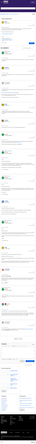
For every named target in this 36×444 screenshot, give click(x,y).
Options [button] (33, 24)
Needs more (3, 401)
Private (3, 38)
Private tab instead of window (7, 18)
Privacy (23, 432)
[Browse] (1, 2)
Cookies (28, 432)
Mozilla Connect (5, 2)
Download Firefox (13, 418)
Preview (33, 344)
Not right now (4, 407)
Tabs (2, 36)
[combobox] (18, 8)
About (2, 418)
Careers (2, 422)
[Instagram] (31, 418)
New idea (8, 51)
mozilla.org (11, 432)
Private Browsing (7, 38)
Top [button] (2, 441)
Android (11, 421)
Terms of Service (17, 432)
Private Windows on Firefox (18, 142)
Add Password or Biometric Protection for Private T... (14, 379)
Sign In (33, 2)
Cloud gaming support (14, 370)
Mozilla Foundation (4, 421)
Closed (3, 410)
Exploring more (7, 27)
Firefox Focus (12, 422)
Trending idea (9, 150)
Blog (10, 424)
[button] (3, 43)
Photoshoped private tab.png (7, 33)
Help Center (21, 418)
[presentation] (2, 346)
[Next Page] (21, 339)
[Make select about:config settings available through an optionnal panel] (32, 48)
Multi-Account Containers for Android (25, 405)
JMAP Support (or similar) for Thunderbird (26, 403)
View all (22, 409)
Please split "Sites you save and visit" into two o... (27, 407)
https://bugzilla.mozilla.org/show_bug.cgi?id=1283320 (11, 92)
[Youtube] (33, 418)
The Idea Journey (19, 165)
